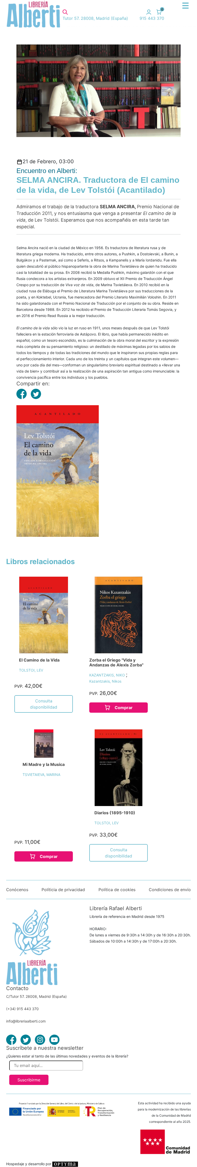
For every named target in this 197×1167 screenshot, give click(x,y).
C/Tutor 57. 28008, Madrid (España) (36, 996)
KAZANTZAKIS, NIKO (107, 675)
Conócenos (17, 889)
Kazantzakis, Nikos (105, 681)
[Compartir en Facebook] (21, 393)
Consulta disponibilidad (43, 704)
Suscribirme (28, 1079)
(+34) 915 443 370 (22, 1009)
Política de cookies (116, 889)
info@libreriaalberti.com (26, 1021)
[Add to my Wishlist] (58, 586)
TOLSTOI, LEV (31, 670)
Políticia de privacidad (63, 889)
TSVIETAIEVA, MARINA (41, 774)
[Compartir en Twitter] (36, 393)
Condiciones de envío (170, 889)
